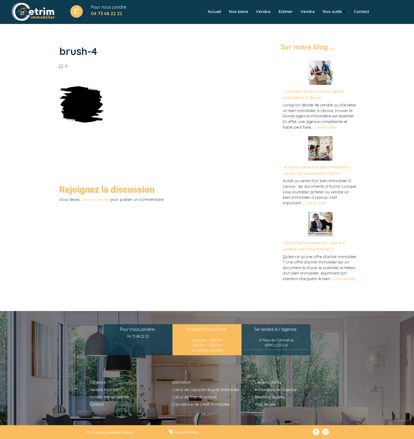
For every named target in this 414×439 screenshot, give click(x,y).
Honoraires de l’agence (275, 389)
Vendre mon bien (105, 389)
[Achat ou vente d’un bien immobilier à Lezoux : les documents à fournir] (318, 148)
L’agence (97, 382)
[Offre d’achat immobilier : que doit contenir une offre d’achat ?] (318, 224)
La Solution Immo (187, 432)
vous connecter (95, 199)
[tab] (214, 11)
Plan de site (265, 404)
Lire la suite (325, 127)
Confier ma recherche (109, 397)
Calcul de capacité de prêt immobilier (206, 389)
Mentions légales (270, 397)
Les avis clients (268, 382)
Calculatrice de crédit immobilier (201, 404)
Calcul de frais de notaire (194, 397)
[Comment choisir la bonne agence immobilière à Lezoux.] (318, 72)
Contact (96, 404)
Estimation (181, 382)
